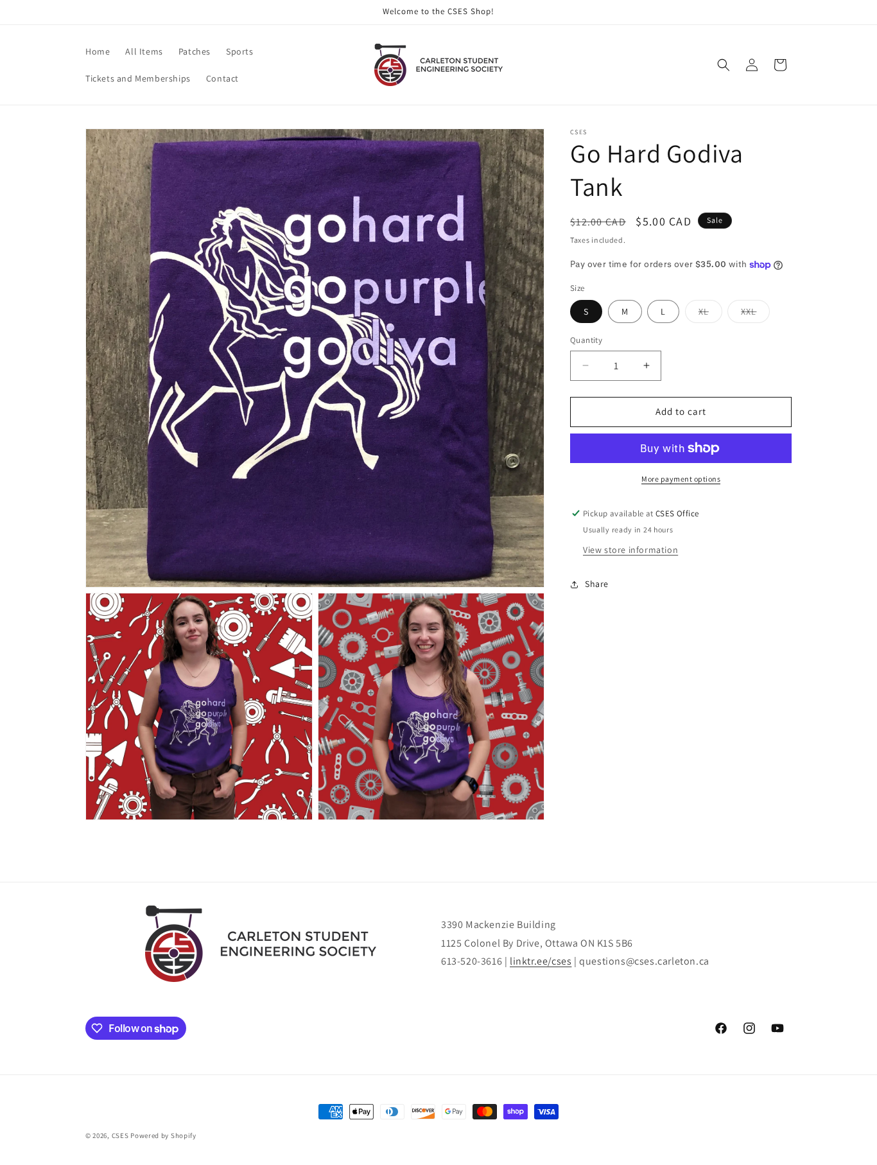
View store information (630, 550)
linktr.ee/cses (540, 961)
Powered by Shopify (163, 1135)
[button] (723, 65)
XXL (748, 311)
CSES (121, 1135)
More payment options (680, 479)
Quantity (586, 340)
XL (704, 311)
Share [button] (597, 584)
